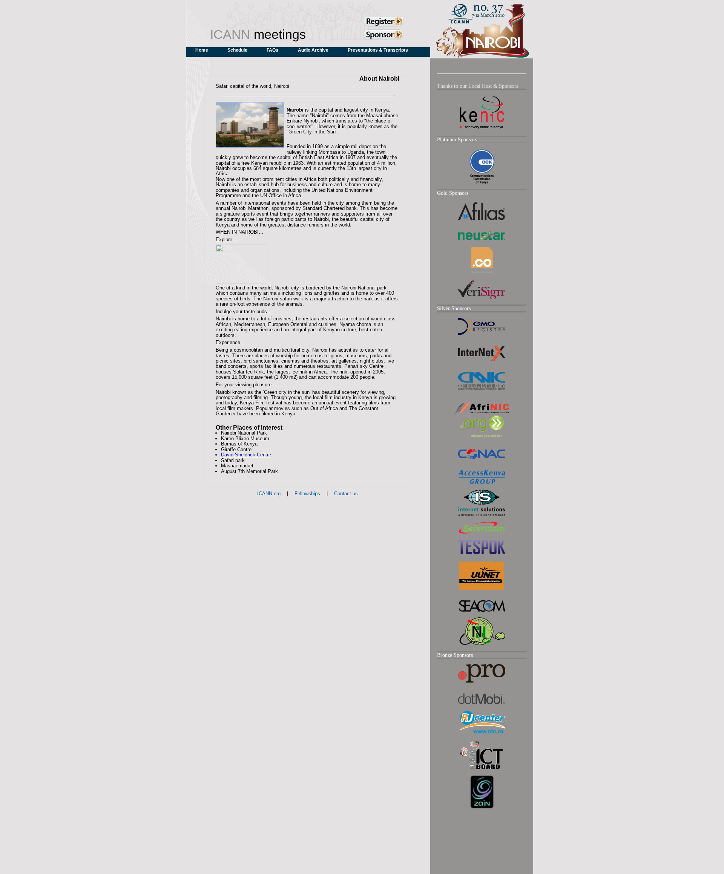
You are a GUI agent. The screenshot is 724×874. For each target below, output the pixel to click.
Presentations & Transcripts (378, 50)
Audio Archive (313, 50)
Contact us (346, 493)
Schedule (237, 50)
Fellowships (307, 493)
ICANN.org (269, 493)
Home (201, 50)
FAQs (272, 50)
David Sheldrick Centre (246, 455)
